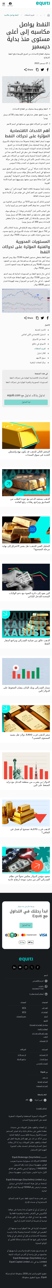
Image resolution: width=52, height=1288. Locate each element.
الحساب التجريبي (42, 1063)
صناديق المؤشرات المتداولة (39, 1025)
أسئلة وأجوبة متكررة (36, 994)
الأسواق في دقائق (39, 344)
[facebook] (47, 69)
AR (27, 1100)
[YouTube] (20, 967)
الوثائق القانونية (41, 1108)
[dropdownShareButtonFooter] (28, 318)
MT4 (24, 1012)
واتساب (41, 986)
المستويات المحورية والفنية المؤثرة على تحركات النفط (27, 382)
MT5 (24, 1008)
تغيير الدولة (38, 1100)
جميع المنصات (21, 1016)
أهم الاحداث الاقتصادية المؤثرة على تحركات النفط (29, 378)
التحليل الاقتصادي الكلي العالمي (33, 334)
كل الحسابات (43, 1055)
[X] (31, 967)
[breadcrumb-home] (48, 15)
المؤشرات (44, 1012)
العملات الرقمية (43, 1029)
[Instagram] (26, 967)
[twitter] (42, 69)
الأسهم (46, 1021)
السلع (46, 1016)
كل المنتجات (44, 1041)
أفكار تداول (41, 353)
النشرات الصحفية (42, 1086)
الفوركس (45, 1008)
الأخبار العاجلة (40, 330)
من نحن (45, 1077)
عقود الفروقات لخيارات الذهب (40, 1035)
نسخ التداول (43, 1059)
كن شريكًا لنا (22, 1055)
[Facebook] (37, 967)
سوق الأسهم (41, 358)
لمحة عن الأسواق (39, 339)
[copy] (37, 69)
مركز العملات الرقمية (38, 362)
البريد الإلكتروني (37, 981)
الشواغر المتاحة (43, 1082)
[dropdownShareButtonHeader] (28, 69)
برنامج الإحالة (21, 1059)
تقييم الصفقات (29, 15)
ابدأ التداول (26, 402)
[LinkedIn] (14, 967)
